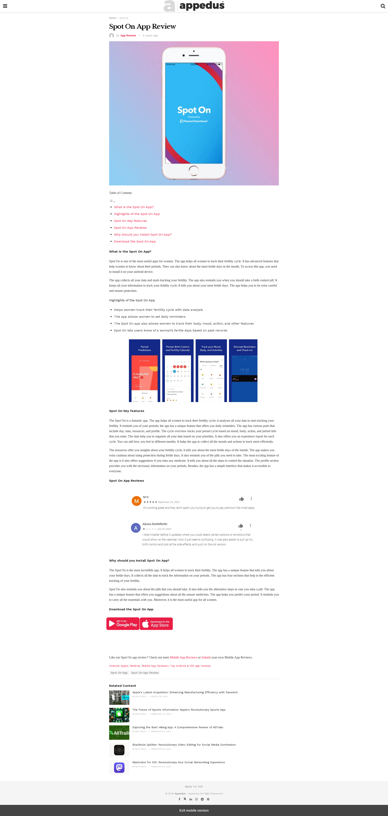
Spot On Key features (130, 221)
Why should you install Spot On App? (143, 234)
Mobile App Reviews (183, 657)
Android (123, 18)
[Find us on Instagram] (197, 799)
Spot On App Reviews (130, 228)
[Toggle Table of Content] (112, 202)
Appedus (180, 793)
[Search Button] (383, 6)
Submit (206, 657)
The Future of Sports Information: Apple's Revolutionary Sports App (179, 709)
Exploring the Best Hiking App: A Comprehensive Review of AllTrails (177, 727)
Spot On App (119, 672)
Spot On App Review (144, 672)
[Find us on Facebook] (180, 799)
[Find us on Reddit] (203, 799)
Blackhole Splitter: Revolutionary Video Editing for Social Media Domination (184, 744)
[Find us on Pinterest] (208, 799)
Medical (135, 665)
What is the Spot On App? (134, 207)
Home (112, 18)
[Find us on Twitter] (185, 799)
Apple (124, 665)
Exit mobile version (194, 810)
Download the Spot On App (135, 241)
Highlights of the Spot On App (137, 214)
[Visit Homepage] (194, 6)
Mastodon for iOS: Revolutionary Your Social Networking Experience (178, 762)
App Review (128, 35)
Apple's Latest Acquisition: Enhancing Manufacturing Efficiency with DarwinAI (185, 692)
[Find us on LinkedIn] (191, 799)
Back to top (194, 786)
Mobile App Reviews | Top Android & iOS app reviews (176, 665)
